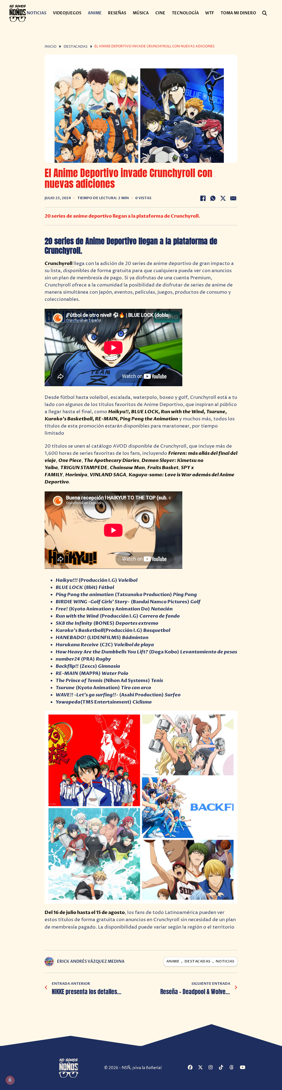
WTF (209, 13)
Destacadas (76, 46)
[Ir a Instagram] (213, 1068)
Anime (95, 13)
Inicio (50, 46)
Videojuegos (67, 13)
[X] (223, 198)
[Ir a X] (202, 1068)
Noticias (36, 13)
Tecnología (185, 13)
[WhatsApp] (213, 198)
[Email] (233, 198)
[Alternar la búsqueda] (264, 13)
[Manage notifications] (10, 1080)
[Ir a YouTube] (244, 1068)
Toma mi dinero (238, 13)
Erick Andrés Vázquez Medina (90, 961)
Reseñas (117, 13)
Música (141, 13)
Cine (160, 13)
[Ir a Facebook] (192, 1068)
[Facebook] (203, 198)
